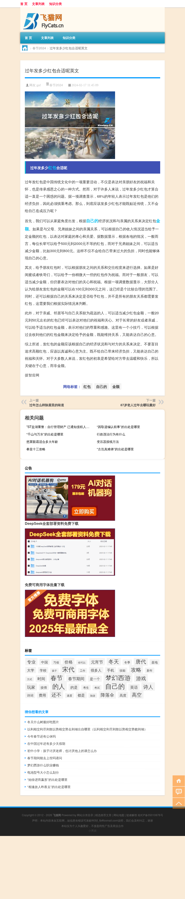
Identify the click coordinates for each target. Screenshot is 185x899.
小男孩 (92, 830)
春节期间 (76, 678)
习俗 (56, 662)
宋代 (68, 669)
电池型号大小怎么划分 (43, 772)
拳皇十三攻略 (35, 449)
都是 (81, 695)
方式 (29, 679)
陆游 (92, 695)
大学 (30, 670)
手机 (110, 670)
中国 (44, 662)
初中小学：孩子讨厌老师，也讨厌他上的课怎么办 (62, 750)
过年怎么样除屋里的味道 (46, 405)
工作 (82, 670)
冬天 (114, 661)
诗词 (30, 695)
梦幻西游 (118, 677)
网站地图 (118, 815)
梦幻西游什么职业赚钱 (43, 765)
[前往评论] (178, 792)
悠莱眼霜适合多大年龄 (42, 441)
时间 (41, 678)
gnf (39, 85)
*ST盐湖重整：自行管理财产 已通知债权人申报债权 (59, 426)
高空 (137, 694)
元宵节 (97, 662)
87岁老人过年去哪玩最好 (138, 405)
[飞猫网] (44, 9)
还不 (56, 694)
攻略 (136, 669)
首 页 (24, 3)
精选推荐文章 (103, 815)
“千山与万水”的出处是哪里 (44, 434)
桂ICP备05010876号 (150, 815)
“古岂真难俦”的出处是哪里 (115, 449)
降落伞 (107, 694)
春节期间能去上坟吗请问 (44, 758)
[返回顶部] (178, 803)
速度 (69, 695)
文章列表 (38, 3)
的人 (58, 686)
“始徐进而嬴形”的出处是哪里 (47, 779)
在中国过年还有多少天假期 (46, 743)
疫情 (44, 687)
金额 (116, 386)
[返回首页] (178, 780)
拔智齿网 (32, 375)
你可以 (82, 662)
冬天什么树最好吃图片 (43, 722)
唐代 (141, 661)
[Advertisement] (92, 867)
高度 (123, 695)
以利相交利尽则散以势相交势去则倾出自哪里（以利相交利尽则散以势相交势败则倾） (87, 729)
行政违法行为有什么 (111, 434)
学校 (43, 670)
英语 (134, 687)
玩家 (31, 687)
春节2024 (39, 48)
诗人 (148, 686)
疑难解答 (131, 815)
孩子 (54, 670)
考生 (86, 687)
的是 (74, 687)
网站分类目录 (85, 815)
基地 (154, 662)
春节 (57, 677)
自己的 (92, 221)
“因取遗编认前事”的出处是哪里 (118, 426)
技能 (122, 670)
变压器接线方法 (108, 441)
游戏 (141, 678)
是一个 (95, 678)
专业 (31, 662)
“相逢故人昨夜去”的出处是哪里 (49, 786)
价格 (69, 662)
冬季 (127, 662)
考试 (97, 688)
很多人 (96, 670)
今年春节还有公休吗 (41, 736)
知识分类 (55, 3)
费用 (42, 695)
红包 (52, 167)
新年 (150, 670)
